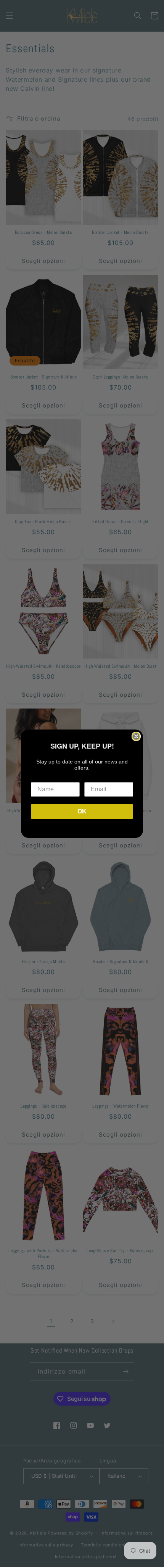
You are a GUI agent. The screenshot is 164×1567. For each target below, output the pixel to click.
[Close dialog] (136, 736)
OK (82, 811)
